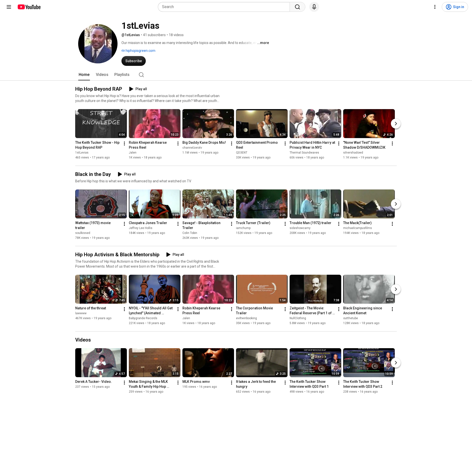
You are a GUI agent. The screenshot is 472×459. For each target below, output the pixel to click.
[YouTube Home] (29, 7)
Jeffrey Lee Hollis (140, 228)
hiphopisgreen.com (140, 51)
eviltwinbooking (246, 318)
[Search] (297, 7)
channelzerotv (192, 147)
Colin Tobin (189, 233)
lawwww (81, 313)
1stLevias (81, 152)
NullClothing (298, 318)
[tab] (84, 75)
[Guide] (9, 7)
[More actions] (124, 143)
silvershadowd (353, 152)
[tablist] (236, 75)
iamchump (243, 228)
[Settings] (435, 7)
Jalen (132, 152)
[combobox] (225, 7)
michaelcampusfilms (357, 228)
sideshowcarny (300, 228)
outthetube (350, 318)
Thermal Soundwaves (304, 152)
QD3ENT (241, 152)
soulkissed (82, 233)
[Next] (396, 124)
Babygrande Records (143, 318)
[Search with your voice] (314, 7)
